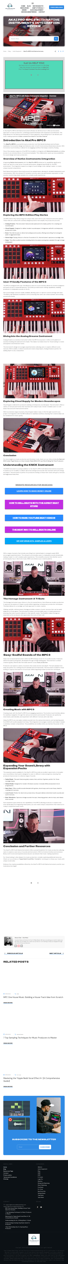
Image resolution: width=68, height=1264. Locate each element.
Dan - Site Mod (23, 938)
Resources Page (8, 1171)
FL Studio (40, 1177)
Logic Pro (40, 1179)
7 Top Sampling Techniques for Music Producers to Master (30, 1037)
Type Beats (41, 1197)
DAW (39, 1173)
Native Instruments (52, 151)
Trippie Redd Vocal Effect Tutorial (29, 859)
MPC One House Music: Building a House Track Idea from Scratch (33, 997)
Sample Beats (20, 1034)
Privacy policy (7, 1175)
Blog (4, 1169)
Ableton (40, 1167)
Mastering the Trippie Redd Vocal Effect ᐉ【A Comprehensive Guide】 (17, 1217)
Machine (40, 1181)
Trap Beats (41, 1195)
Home (5, 1167)
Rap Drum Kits (42, 1191)
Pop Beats (40, 1187)
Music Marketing (42, 1185)
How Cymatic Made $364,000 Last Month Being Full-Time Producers (42, 461)
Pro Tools (19, 1075)
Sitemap (5, 1179)
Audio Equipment (47, 30)
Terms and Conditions (10, 1177)
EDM (18, 994)
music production (42, 662)
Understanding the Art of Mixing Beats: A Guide (18, 1220)
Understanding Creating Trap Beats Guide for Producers (17, 1223)
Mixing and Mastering (43, 1183)
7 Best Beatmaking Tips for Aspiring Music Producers (16, 1227)
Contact (6, 1173)
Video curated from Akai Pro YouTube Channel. (33, 136)
